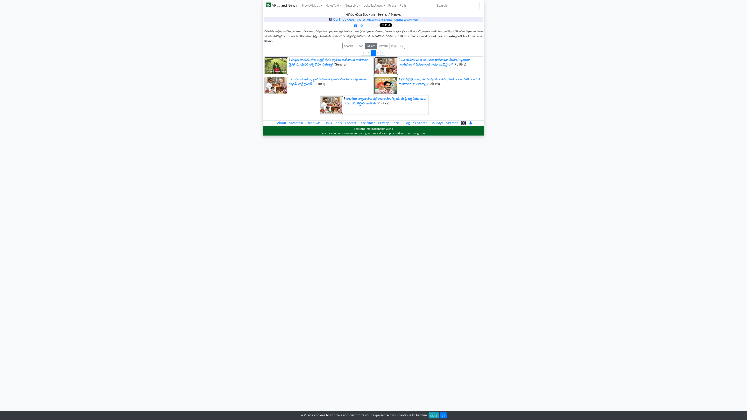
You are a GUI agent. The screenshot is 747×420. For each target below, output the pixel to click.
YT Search (420, 123)
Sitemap (452, 123)
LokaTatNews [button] (373, 5)
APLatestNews (284, 5)
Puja (394, 46)
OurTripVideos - (375, 19)
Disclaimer (367, 123)
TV (401, 46)
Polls (403, 5)
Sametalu (296, 123)
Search (348, 46)
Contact (350, 123)
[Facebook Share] (355, 26)
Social (396, 123)
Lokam (371, 46)
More (433, 415)
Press (392, 5)
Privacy (383, 123)
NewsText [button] (332, 5)
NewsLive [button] (351, 5)
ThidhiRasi (313, 123)
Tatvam (383, 46)
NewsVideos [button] (311, 5)
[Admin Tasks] (470, 123)
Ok (443, 415)
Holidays (436, 123)
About (281, 123)
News (360, 46)
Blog (406, 123)
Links (328, 123)
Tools (338, 123)
